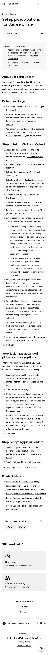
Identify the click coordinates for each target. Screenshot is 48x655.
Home (4, 14)
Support (13, 3)
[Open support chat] (41, 648)
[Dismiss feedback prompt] (41, 521)
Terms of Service (24, 646)
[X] (37, 623)
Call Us (23, 612)
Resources (23, 607)
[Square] (3, 4)
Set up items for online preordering (22, 481)
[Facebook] (41, 623)
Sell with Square (23, 601)
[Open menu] (44, 4)
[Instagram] (44, 623)
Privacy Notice (24, 642)
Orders (13, 14)
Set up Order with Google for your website (26, 494)
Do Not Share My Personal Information (24, 638)
